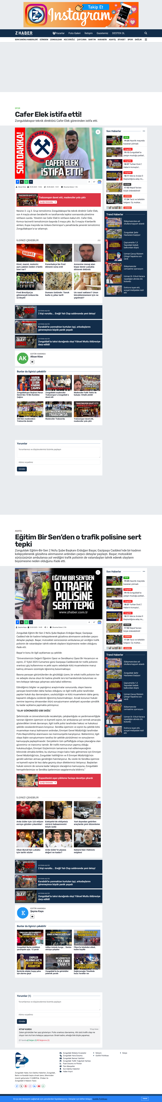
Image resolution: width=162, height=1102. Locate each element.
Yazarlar (60, 33)
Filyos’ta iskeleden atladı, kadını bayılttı (84, 948)
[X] (21, 1086)
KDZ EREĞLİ (69, 39)
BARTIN (92, 39)
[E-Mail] (32, 362)
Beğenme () (44, 1040)
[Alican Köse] (22, 358)
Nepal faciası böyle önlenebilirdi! (132, 189)
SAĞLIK (138, 39)
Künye (124, 1053)
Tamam (145, 1098)
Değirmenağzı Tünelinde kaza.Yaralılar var (84, 972)
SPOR (130, 39)
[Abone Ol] (99, 181)
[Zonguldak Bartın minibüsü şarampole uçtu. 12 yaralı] (30, 937)
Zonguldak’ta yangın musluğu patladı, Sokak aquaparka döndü (133, 154)
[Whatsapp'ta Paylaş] (26, 182)
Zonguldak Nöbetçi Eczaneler (74, 1053)
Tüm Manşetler (69, 1066)
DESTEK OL (118, 33)
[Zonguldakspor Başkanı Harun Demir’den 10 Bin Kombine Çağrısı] (30, 383)
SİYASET (122, 39)
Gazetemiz (102, 33)
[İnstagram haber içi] (81, 14)
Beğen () (33, 1040)
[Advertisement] (81, 73)
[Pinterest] (26, 1086)
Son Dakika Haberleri (71, 1069)
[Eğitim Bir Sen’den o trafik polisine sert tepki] (58, 593)
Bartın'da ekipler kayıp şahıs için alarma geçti (29, 972)
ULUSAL (127, 184)
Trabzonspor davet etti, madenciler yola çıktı (84, 420)
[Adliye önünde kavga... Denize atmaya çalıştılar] (58, 937)
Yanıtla (24, 1040)
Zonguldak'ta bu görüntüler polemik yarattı (57, 972)
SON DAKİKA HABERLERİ (26, 39)
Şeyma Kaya (22, 627)
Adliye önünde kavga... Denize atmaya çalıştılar (58, 948)
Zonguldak (128, 149)
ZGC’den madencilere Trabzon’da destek (26, 420)
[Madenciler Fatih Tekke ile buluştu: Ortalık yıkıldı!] (87, 383)
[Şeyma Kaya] (22, 913)
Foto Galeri (75, 33)
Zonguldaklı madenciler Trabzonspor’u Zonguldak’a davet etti (57, 394)
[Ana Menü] (146, 39)
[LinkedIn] (34, 1086)
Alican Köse (22, 187)
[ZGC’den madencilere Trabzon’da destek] (30, 409)
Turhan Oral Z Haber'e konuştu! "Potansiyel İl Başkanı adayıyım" (133, 166)
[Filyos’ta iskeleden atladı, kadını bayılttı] (87, 937)
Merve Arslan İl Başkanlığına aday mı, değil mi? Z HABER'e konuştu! (133, 177)
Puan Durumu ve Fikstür (72, 1063)
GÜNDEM (44, 39)
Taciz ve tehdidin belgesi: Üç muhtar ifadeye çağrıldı (134, 201)
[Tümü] (144, 131)
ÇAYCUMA (81, 39)
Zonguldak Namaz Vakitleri (73, 1058)
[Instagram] (30, 1086)
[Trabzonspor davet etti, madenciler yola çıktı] (87, 409)
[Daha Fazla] (31, 182)
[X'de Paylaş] (22, 182)
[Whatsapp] (43, 1086)
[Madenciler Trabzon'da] (58, 409)
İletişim (89, 33)
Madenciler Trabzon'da (55, 419)
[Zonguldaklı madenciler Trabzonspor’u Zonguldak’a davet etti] (58, 383)
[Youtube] (39, 1086)
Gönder (22, 469)
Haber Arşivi (68, 1071)
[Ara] (146, 33)
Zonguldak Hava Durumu (72, 1056)
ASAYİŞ (112, 39)
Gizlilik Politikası (102, 1056)
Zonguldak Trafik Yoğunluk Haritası (77, 1061)
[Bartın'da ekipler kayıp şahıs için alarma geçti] (30, 961)
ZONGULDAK (56, 39)
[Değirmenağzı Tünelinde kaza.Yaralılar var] (87, 961)
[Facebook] (17, 1086)
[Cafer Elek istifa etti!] (58, 153)
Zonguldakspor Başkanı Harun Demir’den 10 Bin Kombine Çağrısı (30, 394)
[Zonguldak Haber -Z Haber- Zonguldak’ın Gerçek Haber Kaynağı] (24, 33)
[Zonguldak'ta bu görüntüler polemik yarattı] (58, 961)
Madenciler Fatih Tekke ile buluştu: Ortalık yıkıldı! (85, 393)
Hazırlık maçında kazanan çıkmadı (134, 142)
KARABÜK (102, 39)
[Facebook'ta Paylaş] (17, 182)
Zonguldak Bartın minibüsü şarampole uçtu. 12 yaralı (28, 948)
